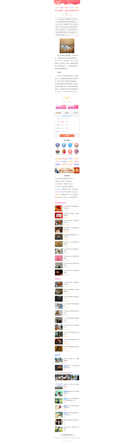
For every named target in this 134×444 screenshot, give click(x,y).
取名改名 (76, 161)
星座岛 (57, 7)
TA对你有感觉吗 (57, 159)
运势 (72, 1)
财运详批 (76, 164)
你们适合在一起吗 (64, 162)
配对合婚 (71, 7)
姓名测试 (61, 7)
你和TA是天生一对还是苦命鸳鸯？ (66, 197)
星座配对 (66, 7)
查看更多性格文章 (67, 435)
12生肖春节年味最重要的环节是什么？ (64, 178)
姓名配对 (76, 7)
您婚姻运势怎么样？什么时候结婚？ (67, 194)
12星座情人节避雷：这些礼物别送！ (64, 181)
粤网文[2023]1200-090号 (67, 442)
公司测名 (70, 161)
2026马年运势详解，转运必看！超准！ (68, 191)
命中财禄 (70, 158)
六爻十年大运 (70, 164)
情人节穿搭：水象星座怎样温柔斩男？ (64, 186)
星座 (69, 1)
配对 (75, 1)
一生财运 (57, 161)
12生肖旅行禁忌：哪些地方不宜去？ (64, 184)
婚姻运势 (76, 158)
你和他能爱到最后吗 (64, 159)
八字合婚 (64, 164)
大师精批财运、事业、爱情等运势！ (67, 189)
